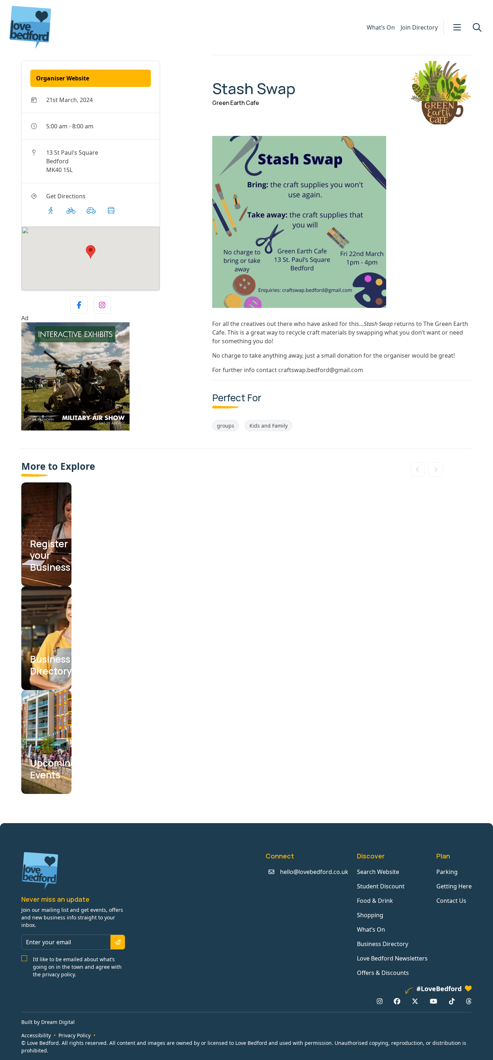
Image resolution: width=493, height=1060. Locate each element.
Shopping (370, 915)
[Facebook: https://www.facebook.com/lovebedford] (397, 1001)
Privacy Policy (74, 1035)
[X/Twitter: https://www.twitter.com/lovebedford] (415, 1001)
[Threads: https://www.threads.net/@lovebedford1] (469, 1001)
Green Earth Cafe (235, 103)
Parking (447, 872)
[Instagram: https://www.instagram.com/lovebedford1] (380, 1001)
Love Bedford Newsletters (392, 958)
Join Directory (419, 27)
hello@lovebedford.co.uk (314, 872)
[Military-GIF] (113, 376)
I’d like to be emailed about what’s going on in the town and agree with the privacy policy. (77, 967)
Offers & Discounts (383, 973)
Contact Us (451, 901)
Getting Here (454, 886)
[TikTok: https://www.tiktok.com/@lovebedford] (452, 1001)
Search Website (378, 872)
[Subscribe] (117, 942)
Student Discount (381, 886)
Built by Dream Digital (48, 1022)
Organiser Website (62, 78)
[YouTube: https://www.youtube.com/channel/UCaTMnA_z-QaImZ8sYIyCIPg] (433, 1001)
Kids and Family (268, 425)
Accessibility (36, 1035)
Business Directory (382, 944)
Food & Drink (375, 901)
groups (225, 425)
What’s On (381, 27)
